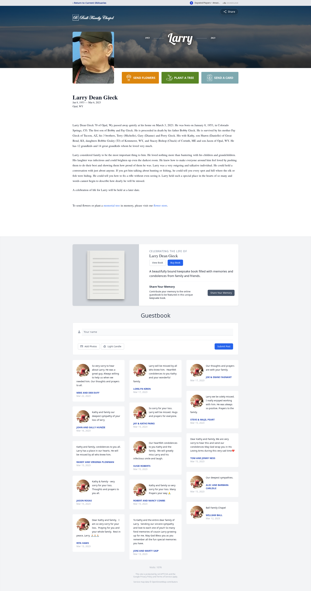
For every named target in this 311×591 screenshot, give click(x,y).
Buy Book (175, 262)
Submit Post (223, 346)
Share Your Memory (221, 292)
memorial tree (112, 205)
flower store (160, 205)
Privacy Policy (146, 576)
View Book (157, 262)
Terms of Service (164, 576)
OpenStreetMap (159, 581)
